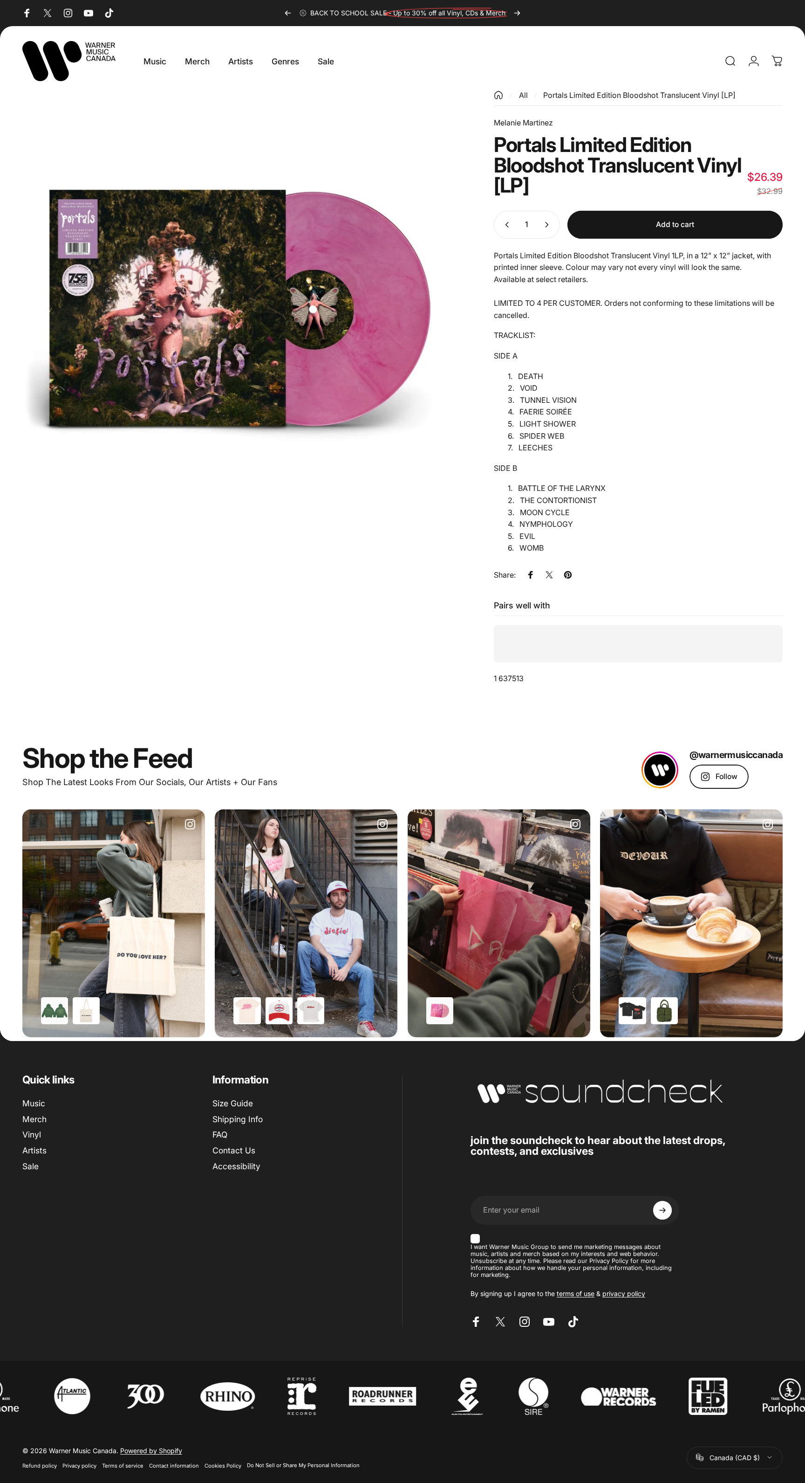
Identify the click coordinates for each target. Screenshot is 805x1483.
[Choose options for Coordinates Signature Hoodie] (54, 1010)
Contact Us (233, 1150)
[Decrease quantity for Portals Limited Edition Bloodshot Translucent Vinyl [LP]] (505, 224)
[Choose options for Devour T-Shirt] (632, 1010)
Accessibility (236, 1166)
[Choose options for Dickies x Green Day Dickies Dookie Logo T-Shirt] (310, 1010)
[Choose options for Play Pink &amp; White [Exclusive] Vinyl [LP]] (439, 1010)
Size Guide (232, 1103)
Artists (34, 1150)
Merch (34, 1119)
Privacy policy (79, 1465)
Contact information (174, 1465)
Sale (30, 1166)
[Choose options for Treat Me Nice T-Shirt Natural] (246, 1010)
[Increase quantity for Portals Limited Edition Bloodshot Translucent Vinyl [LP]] (548, 224)
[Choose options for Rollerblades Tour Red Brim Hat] (279, 1010)
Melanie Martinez (523, 122)
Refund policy (39, 1465)
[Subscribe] (662, 1210)
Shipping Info (237, 1119)
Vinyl (31, 1135)
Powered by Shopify (151, 1451)
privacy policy (623, 1293)
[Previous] (288, 13)
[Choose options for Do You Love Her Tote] (86, 1010)
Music (33, 1103)
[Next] (517, 13)
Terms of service (122, 1465)
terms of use (575, 1293)
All (523, 95)
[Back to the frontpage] (498, 95)
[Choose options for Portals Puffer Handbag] (664, 1010)
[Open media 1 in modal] (239, 307)
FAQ (219, 1135)
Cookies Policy (223, 1465)
